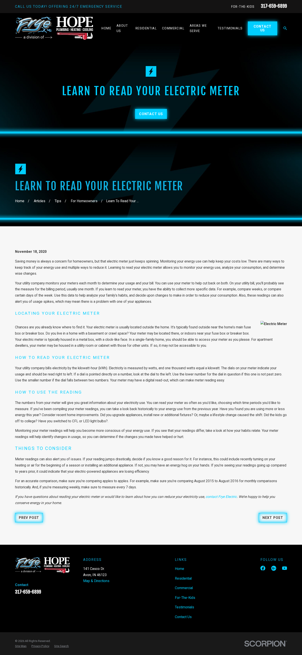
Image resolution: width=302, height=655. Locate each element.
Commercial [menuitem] (173, 28)
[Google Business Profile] (273, 568)
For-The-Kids (243, 6)
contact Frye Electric (221, 497)
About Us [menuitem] (122, 28)
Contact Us (263, 28)
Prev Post (29, 518)
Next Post (272, 518)
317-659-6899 (274, 6)
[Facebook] (262, 568)
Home (179, 569)
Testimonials (184, 607)
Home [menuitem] (106, 28)
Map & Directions (96, 581)
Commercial (184, 588)
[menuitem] (21, 646)
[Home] (54, 28)
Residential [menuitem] (146, 28)
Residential (183, 578)
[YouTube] (284, 568)
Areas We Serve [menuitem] (198, 28)
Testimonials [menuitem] (230, 28)
